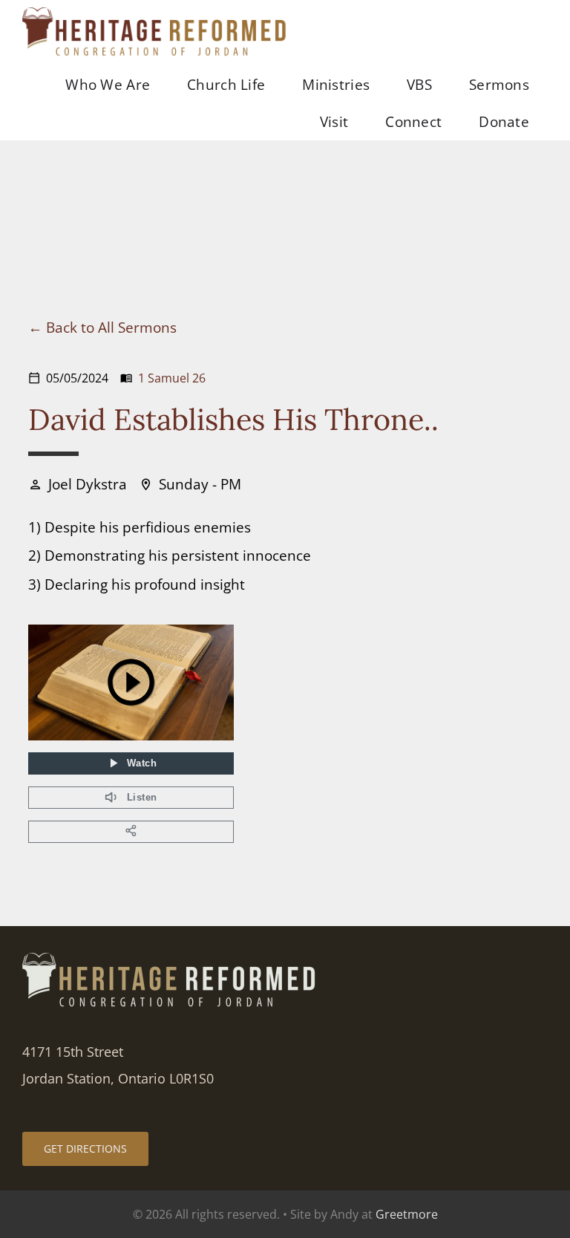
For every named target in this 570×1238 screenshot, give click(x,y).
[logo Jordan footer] (170, 960)
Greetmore (407, 1214)
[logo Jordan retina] (155, 14)
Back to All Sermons (111, 327)
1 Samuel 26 (172, 378)
